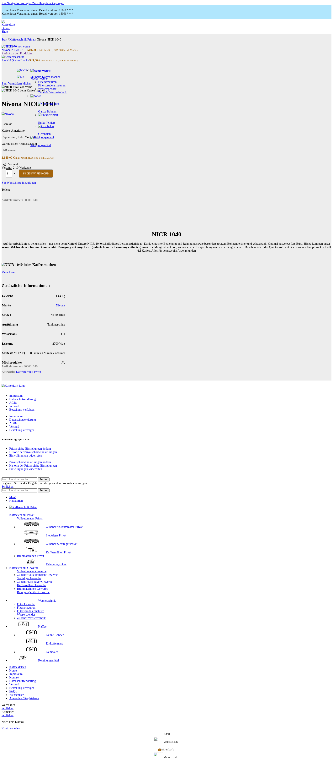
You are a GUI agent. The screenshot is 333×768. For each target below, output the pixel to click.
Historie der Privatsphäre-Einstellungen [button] (33, 452)
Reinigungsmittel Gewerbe (33, 592)
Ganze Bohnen (55, 635)
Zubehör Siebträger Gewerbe (34, 581)
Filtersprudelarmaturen (52, 85)
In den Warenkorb (36, 173)
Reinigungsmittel (56, 564)
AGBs (13, 402)
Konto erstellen (11, 728)
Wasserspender (47, 89)
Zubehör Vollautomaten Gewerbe (37, 574)
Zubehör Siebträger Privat (61, 544)
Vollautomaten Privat (29, 518)
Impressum (16, 395)
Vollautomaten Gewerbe (31, 571)
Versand (14, 406)
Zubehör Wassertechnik (52, 92)
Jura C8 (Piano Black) (15, 60)
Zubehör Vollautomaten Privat (64, 527)
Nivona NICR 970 (13, 50)
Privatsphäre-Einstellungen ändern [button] (30, 448)
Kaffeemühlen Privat (58, 552)
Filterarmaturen (47, 82)
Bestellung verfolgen (21, 409)
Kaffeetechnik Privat (28, 371)
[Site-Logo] (9, 31)
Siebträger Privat (56, 535)
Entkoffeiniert (54, 643)
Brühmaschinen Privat (30, 555)
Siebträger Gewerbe (29, 578)
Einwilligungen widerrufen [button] (25, 455)
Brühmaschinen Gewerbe (32, 588)
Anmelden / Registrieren (24, 698)
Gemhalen (52, 652)
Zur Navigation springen (17, 3)
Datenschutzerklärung (22, 399)
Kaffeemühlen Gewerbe (31, 585)
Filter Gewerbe (26, 604)
